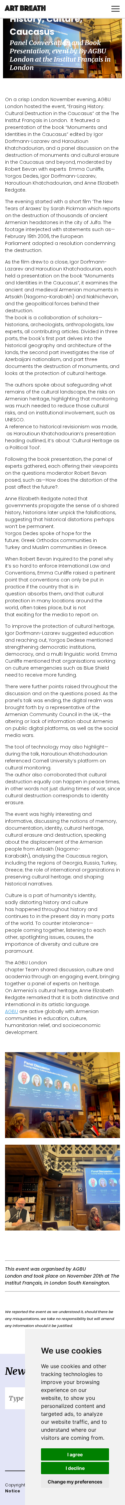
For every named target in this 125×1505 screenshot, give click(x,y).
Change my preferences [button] (75, 1481)
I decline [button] (75, 1468)
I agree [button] (75, 1454)
